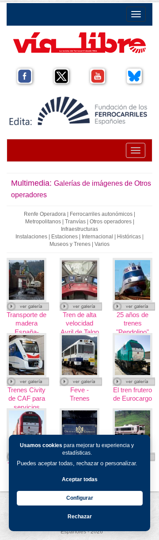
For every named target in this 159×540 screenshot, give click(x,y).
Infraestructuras (79, 229)
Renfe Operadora (45, 214)
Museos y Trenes (70, 244)
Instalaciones (31, 237)
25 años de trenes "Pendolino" (132, 323)
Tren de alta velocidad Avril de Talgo (80, 323)
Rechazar (80, 516)
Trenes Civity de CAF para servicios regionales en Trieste (27, 407)
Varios (102, 244)
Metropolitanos (43, 221)
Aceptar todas (80, 479)
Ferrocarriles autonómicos (101, 214)
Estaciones (64, 237)
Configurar (79, 498)
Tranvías (75, 221)
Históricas (129, 237)
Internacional (97, 237)
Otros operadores (111, 221)
